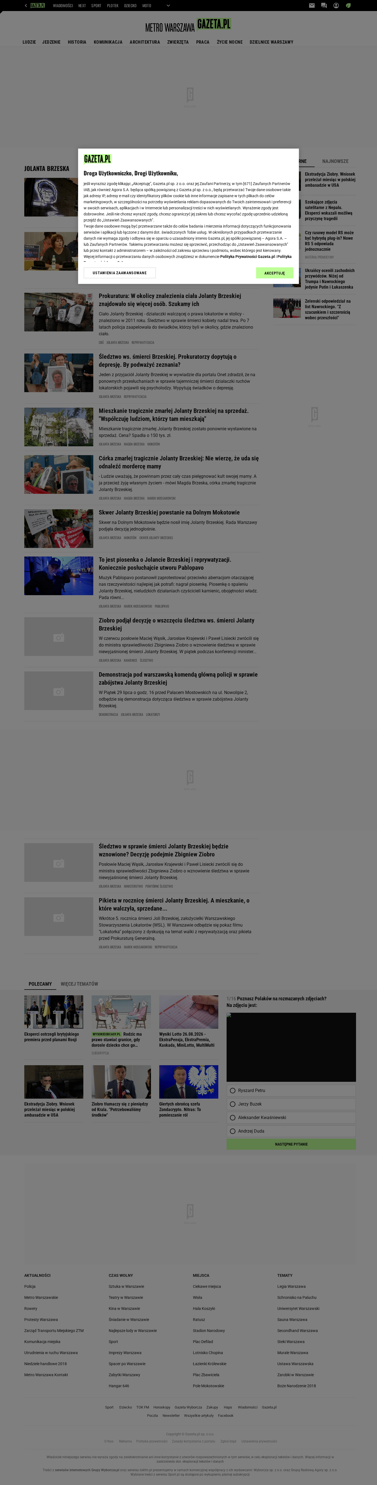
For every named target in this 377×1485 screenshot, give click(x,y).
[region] (188, 216)
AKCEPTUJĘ (274, 273)
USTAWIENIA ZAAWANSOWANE (120, 273)
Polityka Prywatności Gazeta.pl (247, 256)
